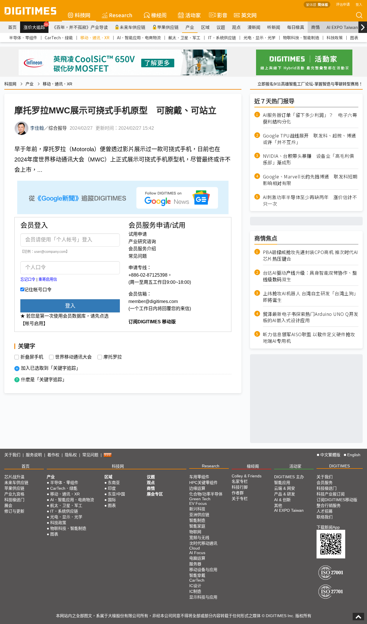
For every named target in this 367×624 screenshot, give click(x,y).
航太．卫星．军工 (184, 37)
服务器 (195, 564)
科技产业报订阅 (331, 494)
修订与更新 (14, 511)
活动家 (193, 15)
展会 (8, 505)
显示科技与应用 (203, 597)
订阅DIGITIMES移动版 (337, 499)
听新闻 (273, 27)
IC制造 (195, 591)
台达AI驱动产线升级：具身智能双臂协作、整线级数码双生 (310, 276)
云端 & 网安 (284, 488)
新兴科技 (197, 509)
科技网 (82, 15)
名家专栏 (240, 481)
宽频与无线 (199, 537)
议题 (220, 27)
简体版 (323, 4)
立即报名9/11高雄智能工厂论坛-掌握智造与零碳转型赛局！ (310, 84)
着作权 (53, 454)
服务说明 (34, 454)
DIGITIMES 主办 (289, 477)
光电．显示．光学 (259, 37)
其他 (278, 505)
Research (120, 15)
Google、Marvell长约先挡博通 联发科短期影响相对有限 (310, 179)
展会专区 (155, 494)
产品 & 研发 (284, 494)
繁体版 (311, 4)
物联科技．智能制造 (301, 37)
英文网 (249, 15)
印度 (112, 488)
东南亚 (114, 482)
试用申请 (137, 234)
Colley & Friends (246, 476)
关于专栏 (240, 498)
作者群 (238, 493)
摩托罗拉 (113, 357)
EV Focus (198, 503)
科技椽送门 (14, 499)
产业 (190, 27)
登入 (359, 4)
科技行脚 (240, 487)
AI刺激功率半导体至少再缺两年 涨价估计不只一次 (310, 200)
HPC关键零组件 (203, 482)
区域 (205, 27)
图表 (354, 37)
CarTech (196, 580)
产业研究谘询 (142, 241)
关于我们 (12, 454)
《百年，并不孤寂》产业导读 (80, 27)
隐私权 (71, 454)
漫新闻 (253, 27)
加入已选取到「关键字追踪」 (51, 368)
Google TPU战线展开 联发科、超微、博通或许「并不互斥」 (309, 138)
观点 (236, 27)
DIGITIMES (339, 466)
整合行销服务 (329, 505)
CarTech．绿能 (59, 37)
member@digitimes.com (153, 301)
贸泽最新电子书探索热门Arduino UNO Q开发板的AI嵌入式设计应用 (310, 317)
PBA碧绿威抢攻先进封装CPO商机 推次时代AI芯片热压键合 (310, 255)
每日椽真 (295, 27)
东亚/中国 (116, 494)
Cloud (194, 548)
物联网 (195, 531)
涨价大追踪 (36, 26)
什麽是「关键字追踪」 (44, 379)
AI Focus (197, 552)
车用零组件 (199, 477)
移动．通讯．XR (95, 37)
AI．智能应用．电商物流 (139, 37)
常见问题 (137, 256)
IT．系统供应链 (222, 37)
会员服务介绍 (142, 248)
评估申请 (343, 4)
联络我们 (325, 517)
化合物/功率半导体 (205, 494)
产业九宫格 (14, 494)
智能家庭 (197, 526)
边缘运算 (197, 488)
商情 (315, 27)
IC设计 (195, 585)
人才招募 (325, 511)
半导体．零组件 (23, 37)
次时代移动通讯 (203, 543)
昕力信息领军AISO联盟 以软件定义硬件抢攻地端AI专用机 (309, 337)
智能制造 (197, 520)
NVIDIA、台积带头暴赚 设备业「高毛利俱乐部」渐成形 (308, 159)
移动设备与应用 (203, 569)
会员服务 (325, 482)
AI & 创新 (282, 499)
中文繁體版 (330, 454)
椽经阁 (159, 15)
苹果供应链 (168, 27)
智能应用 (282, 482)
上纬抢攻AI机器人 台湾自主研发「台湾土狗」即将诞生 (310, 296)
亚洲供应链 (199, 514)
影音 (219, 15)
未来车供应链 (132, 27)
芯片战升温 (14, 477)
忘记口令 (27, 279)
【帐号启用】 (34, 323)
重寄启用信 (47, 279)
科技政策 (335, 37)
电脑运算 (197, 558)
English (353, 454)
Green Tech (199, 499)
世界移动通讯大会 (73, 357)
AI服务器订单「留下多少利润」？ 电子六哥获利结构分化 (310, 118)
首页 (12, 27)
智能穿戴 (197, 575)
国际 (112, 499)
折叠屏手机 (31, 357)
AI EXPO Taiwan (342, 27)
